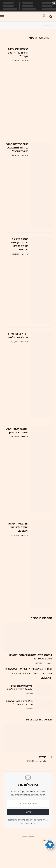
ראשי (50, 25)
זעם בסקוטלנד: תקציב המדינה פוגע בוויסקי (17, 430)
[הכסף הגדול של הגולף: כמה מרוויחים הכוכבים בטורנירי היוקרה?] (41, 185)
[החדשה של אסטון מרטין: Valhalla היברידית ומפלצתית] (43, 689)
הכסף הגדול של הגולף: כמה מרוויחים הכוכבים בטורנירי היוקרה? (17, 147)
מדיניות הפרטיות (30, 823)
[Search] (51, 16)
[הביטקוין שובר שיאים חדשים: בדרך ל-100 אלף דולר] (41, 90)
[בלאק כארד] (26, 16)
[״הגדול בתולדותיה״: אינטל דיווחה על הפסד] (41, 375)
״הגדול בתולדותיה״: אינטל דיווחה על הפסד (17, 335)
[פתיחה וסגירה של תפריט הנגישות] (50, 844)
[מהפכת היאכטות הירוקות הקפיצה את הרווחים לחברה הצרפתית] (41, 280)
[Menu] (2, 16)
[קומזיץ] (28, 738)
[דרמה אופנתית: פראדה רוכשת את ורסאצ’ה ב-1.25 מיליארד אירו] (28, 636)
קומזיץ (42, 756)
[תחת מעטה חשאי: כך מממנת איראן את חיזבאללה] (41, 564)
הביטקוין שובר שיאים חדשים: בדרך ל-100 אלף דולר (18, 52)
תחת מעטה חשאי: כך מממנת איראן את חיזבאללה (17, 527)
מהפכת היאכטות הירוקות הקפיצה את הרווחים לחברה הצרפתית (18, 244)
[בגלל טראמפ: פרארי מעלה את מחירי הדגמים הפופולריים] (43, 704)
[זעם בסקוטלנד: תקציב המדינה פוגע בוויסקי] (41, 469)
